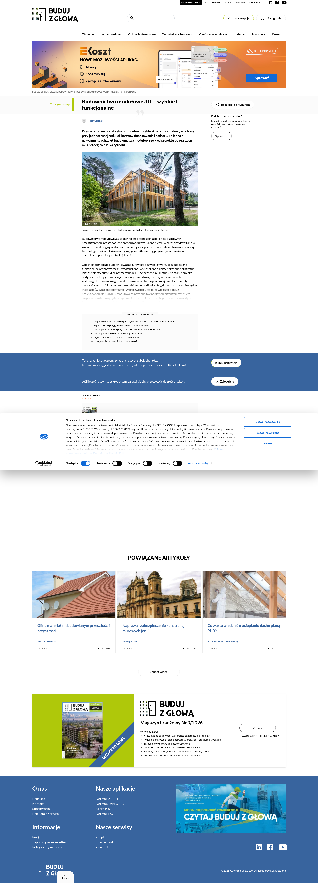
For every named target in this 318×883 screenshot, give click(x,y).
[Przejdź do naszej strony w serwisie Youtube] (283, 2)
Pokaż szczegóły (198, 463)
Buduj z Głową (40, 92)
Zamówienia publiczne (213, 34)
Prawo (276, 34)
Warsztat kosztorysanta (177, 34)
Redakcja (38, 799)
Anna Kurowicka (46, 641)
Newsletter (216, 2)
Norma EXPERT (107, 799)
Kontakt (228, 2)
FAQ (206, 2)
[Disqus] (140, 502)
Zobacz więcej (159, 672)
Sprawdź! (221, 136)
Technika (239, 34)
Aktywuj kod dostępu (190, 2)
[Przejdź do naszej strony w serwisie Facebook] (277, 2)
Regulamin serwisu (45, 813)
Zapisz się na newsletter (49, 842)
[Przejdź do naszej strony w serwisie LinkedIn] (270, 2)
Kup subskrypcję (239, 18)
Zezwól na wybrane (268, 432)
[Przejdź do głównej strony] (55, 15)
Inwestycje (259, 34)
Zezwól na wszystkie (268, 421)
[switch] (117, 463)
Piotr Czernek (96, 120)
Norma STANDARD (110, 804)
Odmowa (268, 443)
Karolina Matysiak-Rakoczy (223, 641)
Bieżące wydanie (110, 34)
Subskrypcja (41, 809)
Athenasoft (240, 2)
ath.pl (100, 837)
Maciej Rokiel (129, 641)
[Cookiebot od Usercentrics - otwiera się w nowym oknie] (43, 463)
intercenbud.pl (106, 842)
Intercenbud (254, 2)
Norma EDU (104, 813)
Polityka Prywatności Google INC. (103, 453)
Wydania (88, 34)
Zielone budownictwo (142, 34)
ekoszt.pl (102, 847)
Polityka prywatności (47, 847)
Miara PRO (104, 809)
